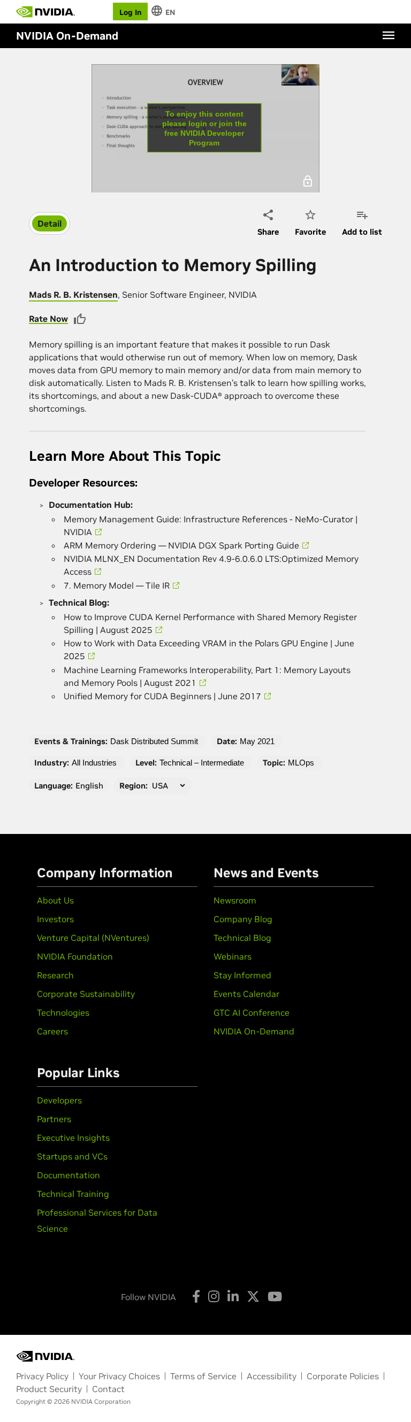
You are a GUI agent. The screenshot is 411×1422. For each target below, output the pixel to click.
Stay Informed (242, 975)
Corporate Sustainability (86, 993)
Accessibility (271, 1376)
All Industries (94, 763)
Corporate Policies (343, 1376)
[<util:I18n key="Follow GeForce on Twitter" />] (253, 1296)
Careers (52, 1031)
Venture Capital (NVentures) (93, 937)
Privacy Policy (42, 1376)
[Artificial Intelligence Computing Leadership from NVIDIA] (45, 12)
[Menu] (388, 35)
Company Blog (243, 919)
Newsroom (235, 900)
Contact (108, 1389)
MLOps (301, 763)
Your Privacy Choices (119, 1376)
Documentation (68, 1175)
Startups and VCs (72, 1156)
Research (55, 975)
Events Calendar (246, 993)
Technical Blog (242, 937)
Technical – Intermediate (201, 763)
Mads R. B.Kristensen (73, 294)
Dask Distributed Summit (154, 741)
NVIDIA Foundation (75, 956)
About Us (55, 900)
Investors (55, 919)
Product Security (49, 1389)
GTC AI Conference (252, 1012)
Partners (54, 1119)
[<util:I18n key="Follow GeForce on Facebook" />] (196, 1296)
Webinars (233, 956)
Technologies (63, 1012)
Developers (59, 1100)
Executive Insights (73, 1137)
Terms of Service (203, 1376)
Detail (49, 223)
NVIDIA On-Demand (254, 1031)
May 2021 (257, 741)
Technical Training (73, 1193)
